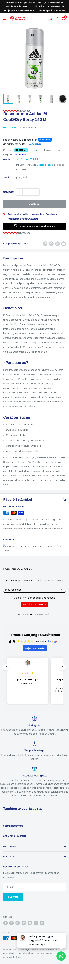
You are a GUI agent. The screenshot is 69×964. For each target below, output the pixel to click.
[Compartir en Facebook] (45, 243)
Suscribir (13, 896)
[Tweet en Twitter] (57, 243)
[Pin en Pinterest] (51, 243)
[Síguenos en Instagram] (17, 923)
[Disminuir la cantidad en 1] (19, 192)
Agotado (34, 204)
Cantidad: (8, 192)
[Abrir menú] (4, 18)
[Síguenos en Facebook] (5, 923)
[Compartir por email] (63, 243)
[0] (63, 18)
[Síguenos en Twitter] (11, 923)
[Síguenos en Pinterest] (24, 923)
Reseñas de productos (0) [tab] (19, 580)
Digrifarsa (9, 127)
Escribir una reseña (34, 604)
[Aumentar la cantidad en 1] (36, 192)
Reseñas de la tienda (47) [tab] (50, 580)
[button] (10, 233)
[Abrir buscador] (50, 18)
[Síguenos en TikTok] (36, 923)
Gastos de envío (45, 165)
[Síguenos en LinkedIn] (42, 923)
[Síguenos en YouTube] (30, 923)
